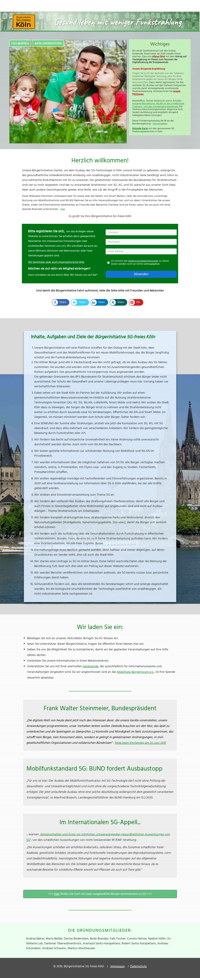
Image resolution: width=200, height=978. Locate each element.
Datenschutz (138, 966)
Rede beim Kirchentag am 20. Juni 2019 (140, 742)
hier (62, 209)
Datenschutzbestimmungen (143, 261)
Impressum (117, 966)
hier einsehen (160, 124)
